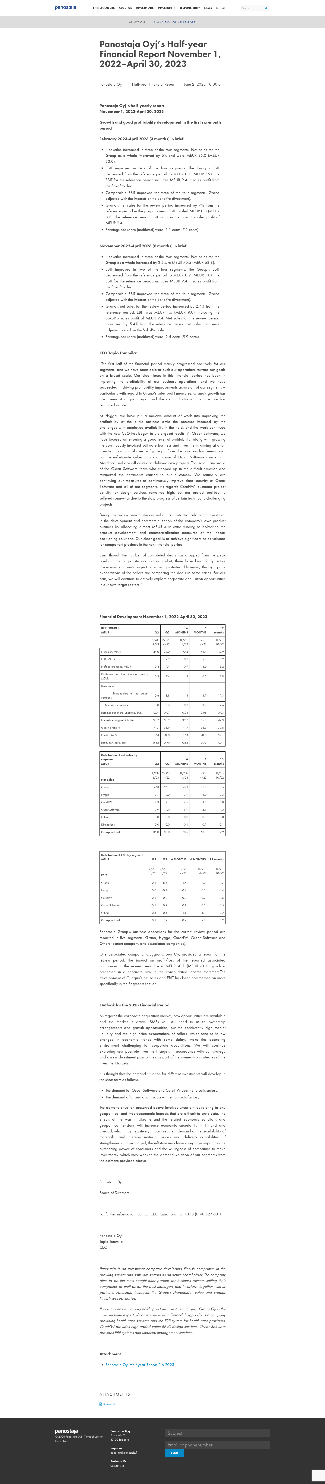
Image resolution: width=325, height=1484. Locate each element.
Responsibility (189, 8)
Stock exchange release (175, 22)
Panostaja (65, 8)
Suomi (220, 8)
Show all (137, 22)
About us (125, 8)
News (208, 8)
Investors (165, 8)
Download (108, 1404)
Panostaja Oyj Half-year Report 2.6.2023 (140, 1364)
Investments (145, 8)
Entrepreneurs (104, 8)
